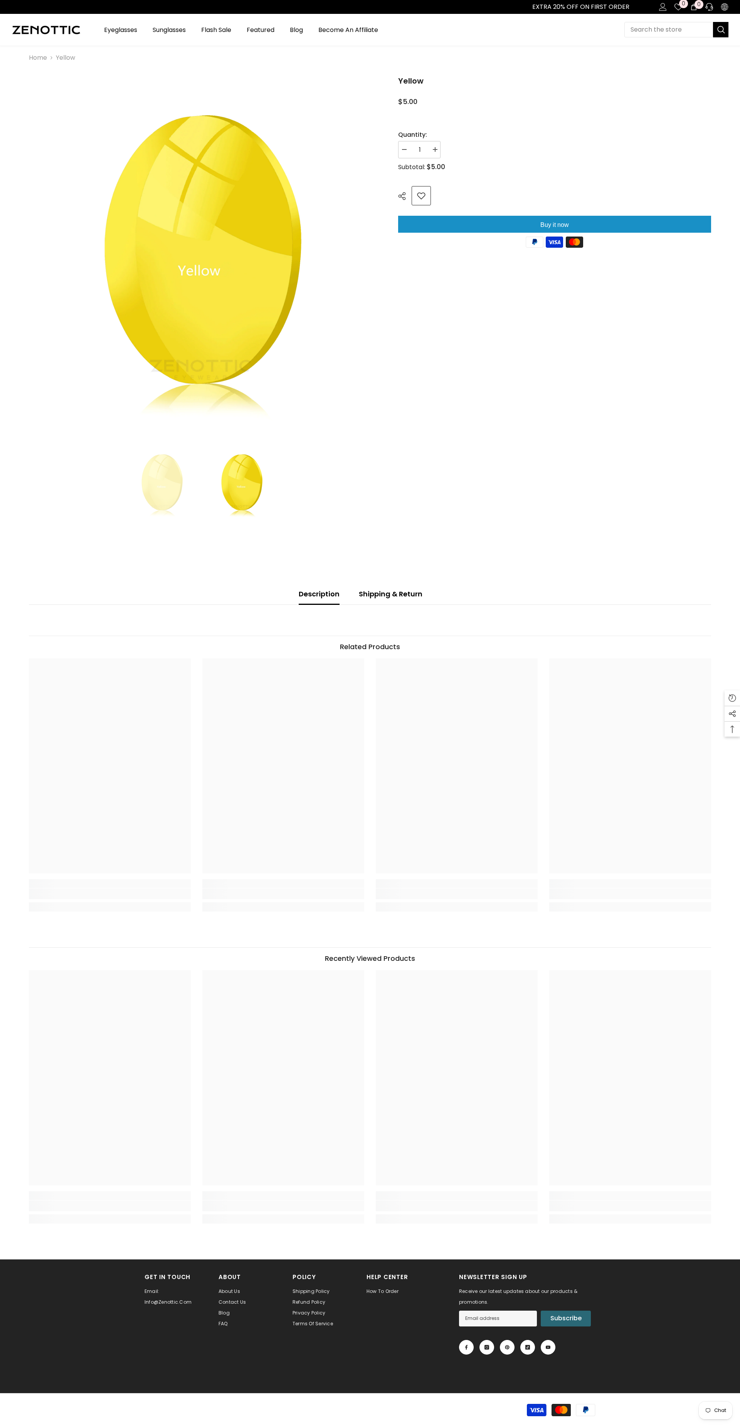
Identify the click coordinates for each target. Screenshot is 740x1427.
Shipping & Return (390, 594)
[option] (202, 248)
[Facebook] (466, 1347)
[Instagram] (486, 1347)
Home (38, 57)
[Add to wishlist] (421, 195)
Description (319, 594)
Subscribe (566, 1318)
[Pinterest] (507, 1347)
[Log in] (663, 7)
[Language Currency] (724, 7)
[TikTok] (527, 1347)
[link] (8, 7)
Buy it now (554, 225)
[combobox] (668, 29)
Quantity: (412, 134)
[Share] (405, 196)
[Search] (676, 29)
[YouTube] (548, 1347)
